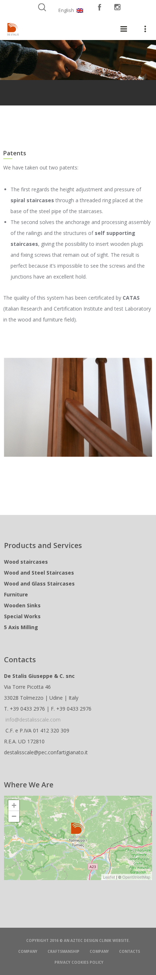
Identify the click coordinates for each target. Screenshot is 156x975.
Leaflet (109, 877)
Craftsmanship (63, 951)
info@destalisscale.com (33, 719)
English (66, 10)
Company (27, 951)
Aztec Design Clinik (90, 940)
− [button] (14, 816)
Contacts (129, 951)
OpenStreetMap (136, 877)
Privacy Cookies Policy (78, 962)
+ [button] (14, 805)
